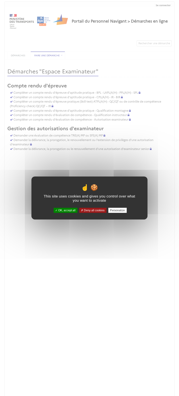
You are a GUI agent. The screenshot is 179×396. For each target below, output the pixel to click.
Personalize (117, 210)
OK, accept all (67, 210)
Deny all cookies (94, 210)
